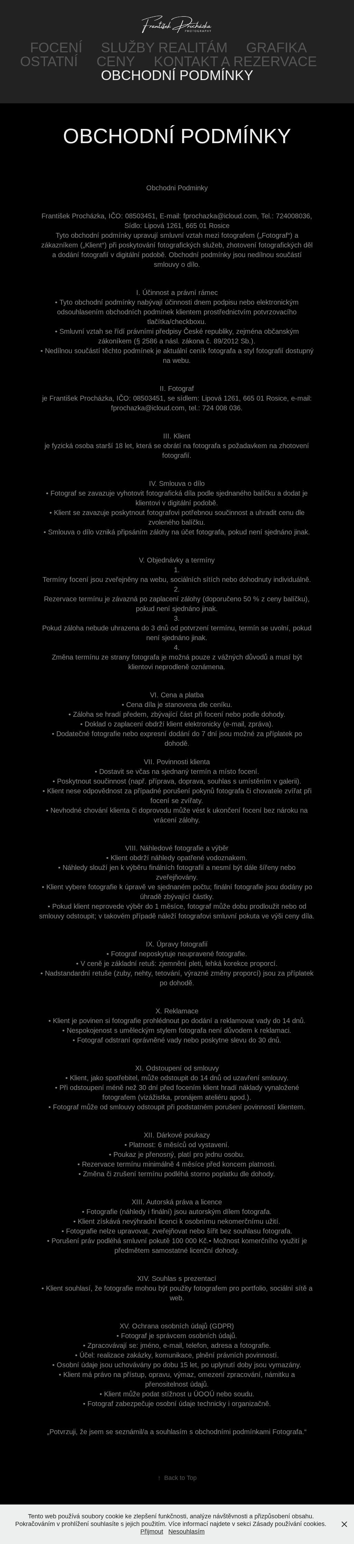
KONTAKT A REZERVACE (235, 61)
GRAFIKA (276, 47)
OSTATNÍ (49, 61)
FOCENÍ (56, 47)
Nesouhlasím (186, 1531)
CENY (115, 61)
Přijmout (151, 1531)
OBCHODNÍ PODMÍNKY (177, 75)
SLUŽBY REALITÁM (164, 47)
